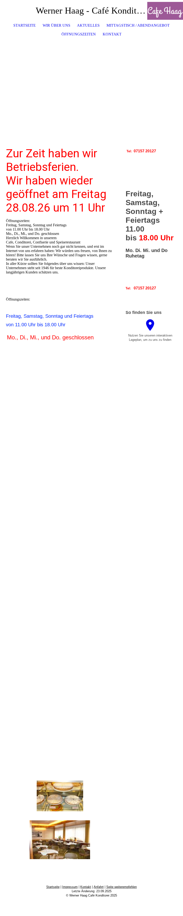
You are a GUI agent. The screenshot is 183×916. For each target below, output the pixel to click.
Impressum (70, 887)
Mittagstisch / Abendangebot (138, 25)
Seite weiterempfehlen (121, 887)
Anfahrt (99, 887)
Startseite (24, 25)
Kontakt (112, 34)
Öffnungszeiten (78, 34)
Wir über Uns (56, 25)
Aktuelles (88, 25)
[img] (165, 10)
